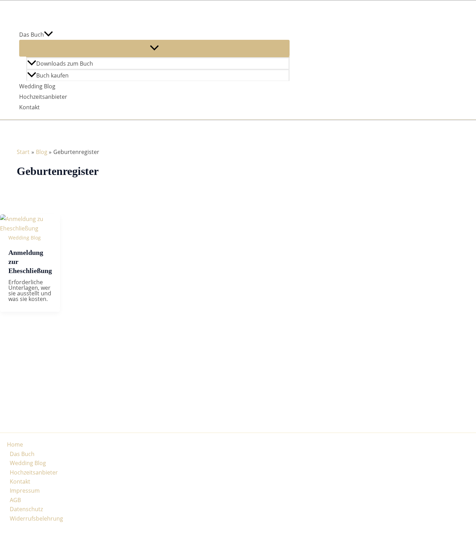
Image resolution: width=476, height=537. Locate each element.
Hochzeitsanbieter (43, 97)
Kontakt (29, 107)
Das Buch (22, 454)
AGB (15, 500)
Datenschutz (26, 509)
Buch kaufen (52, 75)
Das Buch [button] (31, 34)
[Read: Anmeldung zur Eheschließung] (30, 228)
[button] (48, 34)
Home (15, 444)
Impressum (25, 490)
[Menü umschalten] (154, 48)
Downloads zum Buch (64, 63)
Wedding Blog (37, 86)
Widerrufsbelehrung (36, 518)
